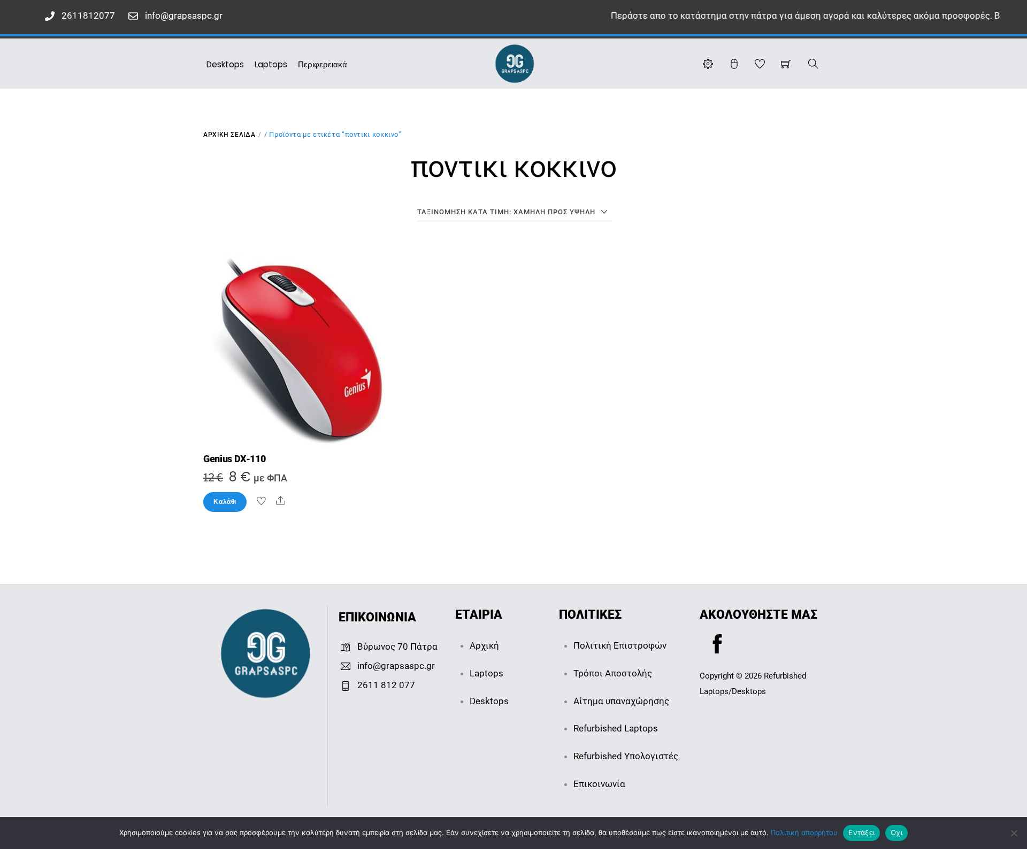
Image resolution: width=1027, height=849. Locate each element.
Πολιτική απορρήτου (804, 832)
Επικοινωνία (599, 783)
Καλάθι (224, 501)
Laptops (271, 64)
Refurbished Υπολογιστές (625, 756)
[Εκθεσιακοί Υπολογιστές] (514, 62)
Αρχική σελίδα (229, 134)
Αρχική (484, 645)
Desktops (225, 64)
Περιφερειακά (322, 64)
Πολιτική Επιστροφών (619, 645)
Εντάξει (861, 832)
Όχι (896, 832)
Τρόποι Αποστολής (612, 673)
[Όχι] (1013, 833)
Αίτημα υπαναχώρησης (621, 701)
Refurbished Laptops (615, 728)
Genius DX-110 (234, 459)
